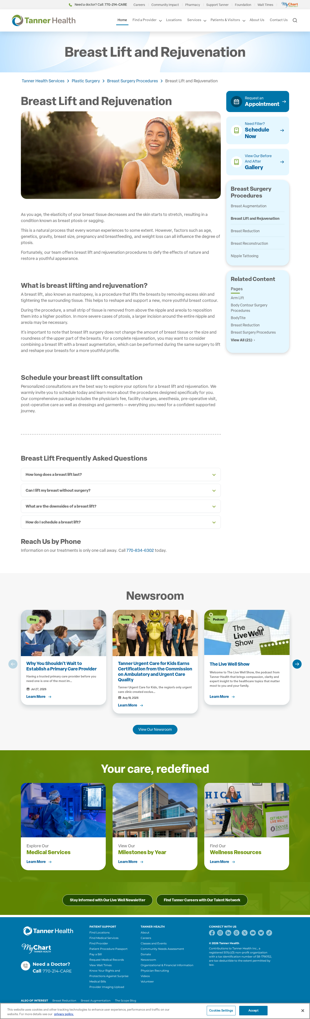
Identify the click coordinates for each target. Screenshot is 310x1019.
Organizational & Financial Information (167, 965)
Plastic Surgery (86, 80)
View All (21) (241, 340)
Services (194, 20)
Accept (253, 1010)
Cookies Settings (221, 1010)
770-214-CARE (57, 971)
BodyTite (238, 318)
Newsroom (148, 959)
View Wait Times (100, 965)
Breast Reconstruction (249, 243)
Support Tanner (217, 5)
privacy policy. (64, 1014)
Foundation (243, 5)
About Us (257, 20)
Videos (145, 976)
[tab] (121, 474)
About (145, 932)
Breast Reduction (245, 231)
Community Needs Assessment (162, 949)
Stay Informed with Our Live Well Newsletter (107, 900)
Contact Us (279, 20)
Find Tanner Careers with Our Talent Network (202, 900)
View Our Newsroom (155, 729)
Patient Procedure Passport (108, 949)
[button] (12, 664)
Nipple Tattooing (244, 256)
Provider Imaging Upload (106, 987)
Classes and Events (154, 943)
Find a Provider (145, 20)
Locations (174, 20)
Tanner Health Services (43, 80)
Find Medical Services (103, 938)
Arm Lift (237, 298)
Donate (146, 954)
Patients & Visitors (225, 20)
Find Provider (98, 943)
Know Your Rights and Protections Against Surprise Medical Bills (108, 976)
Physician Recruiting (155, 970)
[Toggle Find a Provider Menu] (160, 20)
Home (122, 20)
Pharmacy (192, 5)
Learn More (36, 862)
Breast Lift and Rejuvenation (191, 80)
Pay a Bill (95, 954)
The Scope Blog (125, 1000)
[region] (155, 1011)
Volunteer (147, 981)
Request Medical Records (106, 959)
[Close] (303, 1011)
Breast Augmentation (248, 206)
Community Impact (165, 5)
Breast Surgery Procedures (132, 80)
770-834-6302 (140, 550)
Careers (139, 5)
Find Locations (99, 932)
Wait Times (265, 5)
